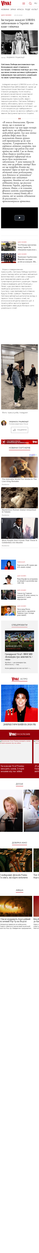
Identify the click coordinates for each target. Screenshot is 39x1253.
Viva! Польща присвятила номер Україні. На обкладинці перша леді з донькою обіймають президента (27, 250)
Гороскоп (21, 562)
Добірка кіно (19, 843)
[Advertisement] (19, 326)
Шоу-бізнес (6, 15)
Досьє (19, 784)
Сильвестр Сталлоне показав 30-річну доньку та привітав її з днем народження (27, 596)
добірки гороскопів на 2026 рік (19, 724)
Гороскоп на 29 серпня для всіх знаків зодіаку (27, 566)
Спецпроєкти (19, 625)
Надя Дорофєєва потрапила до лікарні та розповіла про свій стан (27, 581)
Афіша (19, 890)
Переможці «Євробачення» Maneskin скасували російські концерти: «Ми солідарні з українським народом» (27, 262)
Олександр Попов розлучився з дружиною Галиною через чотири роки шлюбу (26, 612)
